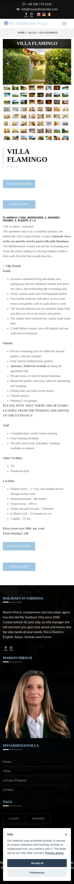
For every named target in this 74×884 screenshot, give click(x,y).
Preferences (37, 872)
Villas (32, 32)
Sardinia (38, 818)
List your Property (14, 780)
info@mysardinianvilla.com (39, 9)
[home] (25, 23)
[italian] (49, 14)
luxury (14, 818)
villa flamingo (48, 32)
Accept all (37, 863)
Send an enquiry (19, 183)
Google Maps (19, 204)
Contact (8, 789)
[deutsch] (44, 14)
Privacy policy (54, 853)
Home (21, 32)
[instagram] (31, 14)
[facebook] (26, 14)
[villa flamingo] (7, 88)
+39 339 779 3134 (39, 4)
